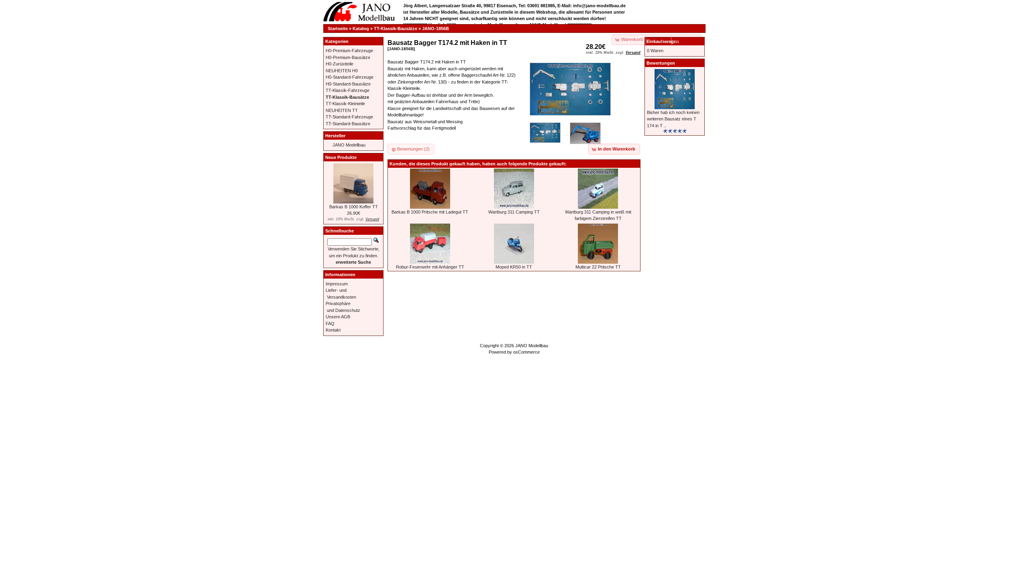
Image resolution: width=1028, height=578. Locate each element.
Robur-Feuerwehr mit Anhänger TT (430, 267)
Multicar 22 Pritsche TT (598, 267)
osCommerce (526, 352)
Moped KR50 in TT (514, 267)
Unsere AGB (338, 316)
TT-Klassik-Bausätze (395, 28)
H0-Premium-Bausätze (348, 57)
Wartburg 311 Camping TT (514, 212)
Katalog (361, 28)
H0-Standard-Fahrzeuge (349, 77)
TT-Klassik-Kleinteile (345, 103)
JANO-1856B (435, 28)
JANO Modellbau (348, 144)
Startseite (338, 28)
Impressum (337, 283)
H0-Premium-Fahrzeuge (349, 50)
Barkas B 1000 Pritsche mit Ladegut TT (430, 212)
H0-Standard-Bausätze (348, 83)
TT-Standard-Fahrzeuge (349, 116)
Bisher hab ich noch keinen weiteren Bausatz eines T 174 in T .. (673, 119)
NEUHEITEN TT (342, 110)
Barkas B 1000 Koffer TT (353, 206)
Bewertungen (661, 63)
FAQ (330, 323)
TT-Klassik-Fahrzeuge (347, 90)
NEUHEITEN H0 (342, 70)
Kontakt (333, 330)
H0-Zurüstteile (339, 63)
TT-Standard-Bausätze (348, 123)
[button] (659, 40)
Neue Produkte (341, 157)
